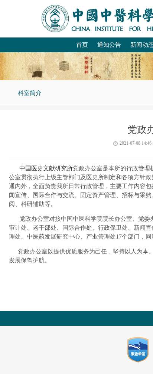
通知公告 (109, 45)
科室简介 (30, 93)
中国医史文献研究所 (46, 168)
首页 (82, 45)
